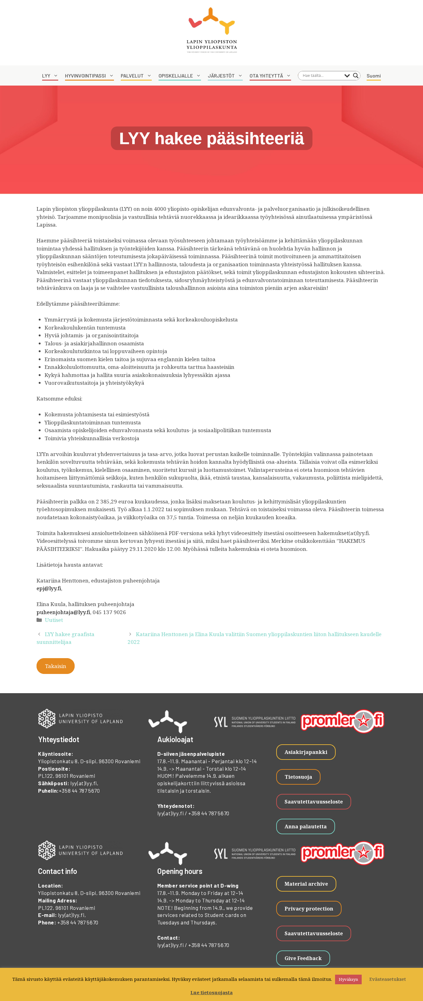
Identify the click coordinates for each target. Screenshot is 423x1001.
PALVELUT (132, 75)
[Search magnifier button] (355, 75)
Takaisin (55, 666)
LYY (46, 75)
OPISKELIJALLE (176, 75)
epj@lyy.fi (49, 588)
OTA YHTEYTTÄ (266, 75)
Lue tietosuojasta (211, 992)
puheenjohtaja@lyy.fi (63, 612)
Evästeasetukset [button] (387, 979)
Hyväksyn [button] (348, 979)
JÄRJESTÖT (221, 75)
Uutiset (54, 619)
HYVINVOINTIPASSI (85, 75)
